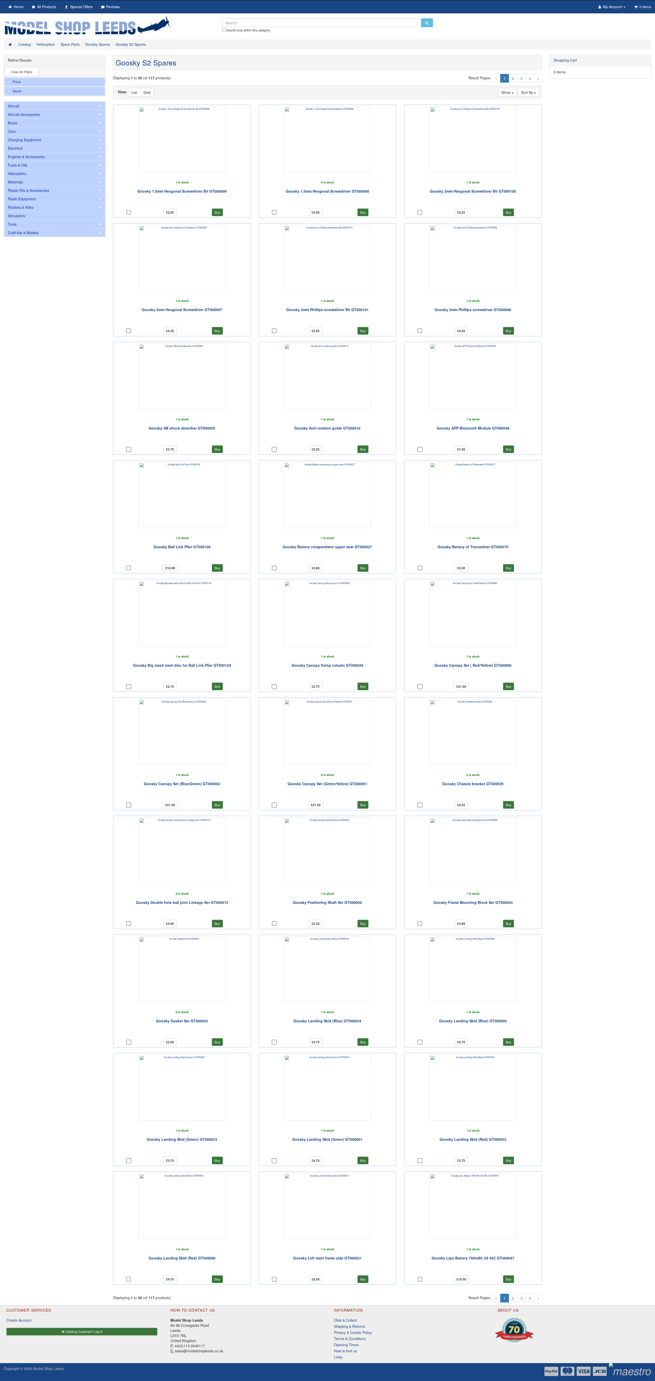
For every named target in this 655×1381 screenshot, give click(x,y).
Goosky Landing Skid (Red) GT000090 (182, 1258)
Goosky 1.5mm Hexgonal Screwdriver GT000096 (327, 191)
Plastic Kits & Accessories (28, 190)
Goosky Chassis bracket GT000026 (473, 783)
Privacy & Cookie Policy (353, 1332)
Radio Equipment (22, 198)
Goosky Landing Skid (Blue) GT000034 (327, 1020)
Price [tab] (17, 82)
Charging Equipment (24, 139)
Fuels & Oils (17, 165)
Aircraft (13, 105)
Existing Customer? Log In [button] (84, 1331)
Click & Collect (345, 1320)
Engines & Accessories (26, 156)
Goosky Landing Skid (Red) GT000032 (473, 1139)
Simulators (16, 215)
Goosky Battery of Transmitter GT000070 (473, 546)
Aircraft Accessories (24, 114)
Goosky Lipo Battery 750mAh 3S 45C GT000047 (473, 1258)
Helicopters (17, 173)
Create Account (18, 1320)
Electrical (15, 148)
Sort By (527, 92)
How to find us (345, 1350)
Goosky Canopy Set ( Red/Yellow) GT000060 (472, 665)
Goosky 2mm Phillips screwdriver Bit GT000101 (327, 309)
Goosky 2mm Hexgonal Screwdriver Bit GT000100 (473, 191)
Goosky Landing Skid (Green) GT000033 (182, 1139)
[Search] (427, 22)
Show (506, 92)
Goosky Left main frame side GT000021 (327, 1258)
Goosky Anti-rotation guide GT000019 (327, 428)
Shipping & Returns (349, 1326)
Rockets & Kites (20, 207)
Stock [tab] (17, 91)
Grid (147, 92)
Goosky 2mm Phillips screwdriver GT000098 (473, 309)
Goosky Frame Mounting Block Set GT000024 (473, 902)
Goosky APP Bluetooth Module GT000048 (473, 428)
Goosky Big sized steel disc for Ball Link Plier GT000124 (182, 665)
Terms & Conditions (350, 1338)
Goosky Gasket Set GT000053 (182, 1020)
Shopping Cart (565, 60)
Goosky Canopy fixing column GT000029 (327, 665)
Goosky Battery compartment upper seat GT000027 (327, 546)
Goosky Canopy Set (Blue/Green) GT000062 (182, 783)
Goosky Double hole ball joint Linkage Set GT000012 (182, 902)
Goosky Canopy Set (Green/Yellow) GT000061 (327, 783)
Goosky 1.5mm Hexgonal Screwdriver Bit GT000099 (182, 191)
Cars (12, 131)
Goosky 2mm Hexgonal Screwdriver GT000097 (182, 309)
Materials (15, 181)
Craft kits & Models (23, 232)
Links (338, 1357)
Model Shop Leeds (48, 1368)
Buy (217, 212)
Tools (12, 224)
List (134, 92)
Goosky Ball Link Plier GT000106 (182, 546)
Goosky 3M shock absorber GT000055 (182, 428)
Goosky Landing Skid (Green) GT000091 (327, 1139)
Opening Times (346, 1344)
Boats (12, 122)
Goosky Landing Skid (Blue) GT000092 (473, 1020)
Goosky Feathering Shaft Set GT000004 (327, 902)
